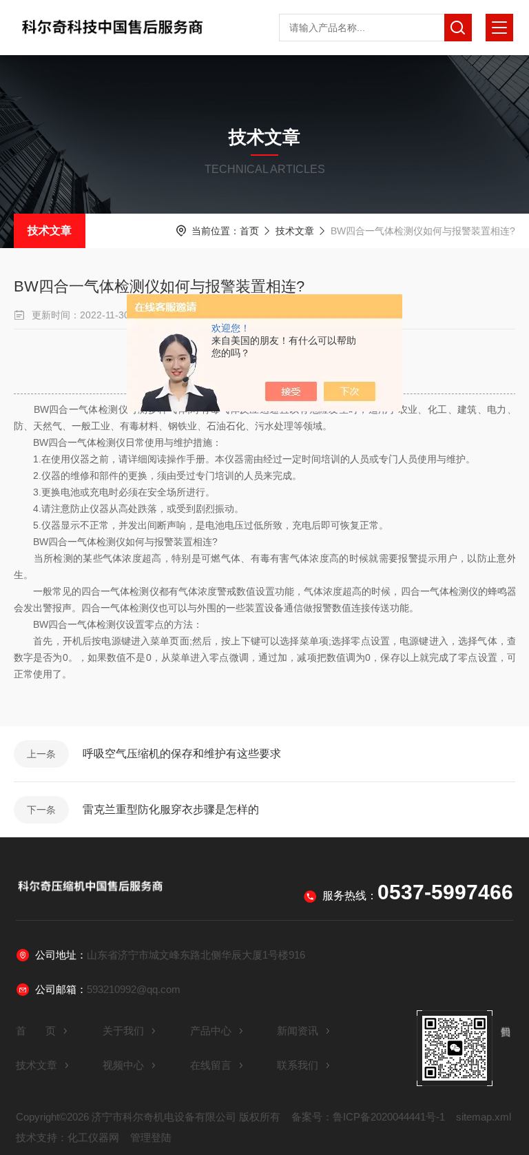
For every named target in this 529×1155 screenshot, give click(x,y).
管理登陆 (151, 1137)
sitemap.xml (483, 1117)
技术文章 (50, 230)
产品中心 (210, 1030)
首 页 (36, 1030)
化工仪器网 (93, 1137)
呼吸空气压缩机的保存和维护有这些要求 (182, 753)
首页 (249, 230)
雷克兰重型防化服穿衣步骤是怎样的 (171, 809)
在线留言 (210, 1065)
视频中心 (123, 1065)
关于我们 (123, 1030)
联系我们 (297, 1065)
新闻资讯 (297, 1030)
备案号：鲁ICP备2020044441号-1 (368, 1117)
